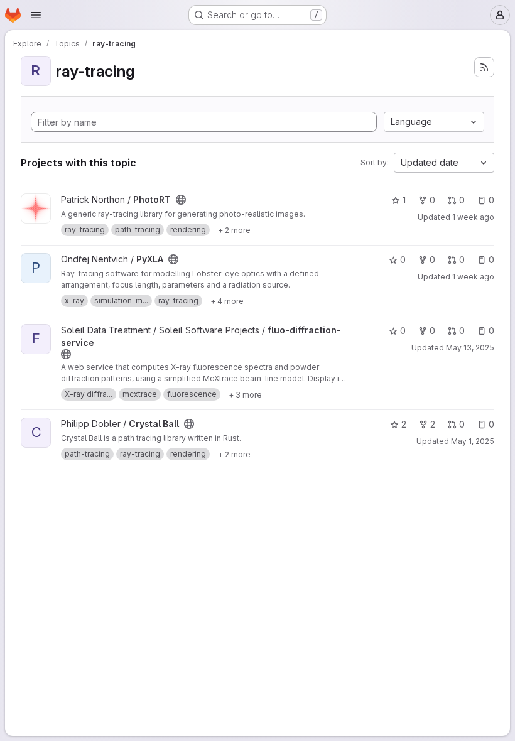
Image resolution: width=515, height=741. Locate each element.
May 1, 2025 (472, 441)
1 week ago (473, 217)
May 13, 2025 (470, 347)
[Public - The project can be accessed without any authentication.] (181, 200)
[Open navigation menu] (36, 15)
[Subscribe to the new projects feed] (484, 67)
